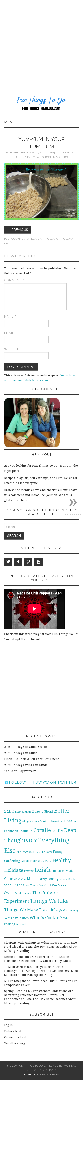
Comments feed (15, 1037)
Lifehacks (57, 870)
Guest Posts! (45, 861)
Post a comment (15, 238)
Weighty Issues (16, 918)
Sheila (71, 879)
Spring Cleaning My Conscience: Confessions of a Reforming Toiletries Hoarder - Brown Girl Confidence (38, 995)
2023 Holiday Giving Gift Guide (26, 765)
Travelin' (47, 910)
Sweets (10, 893)
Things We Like (49, 901)
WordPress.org (14, 1043)
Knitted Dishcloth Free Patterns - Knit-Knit (34, 956)
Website (11, 349)
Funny (58, 852)
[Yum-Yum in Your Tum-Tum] (41, 191)
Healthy (61, 860)
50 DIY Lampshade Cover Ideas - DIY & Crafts (35, 981)
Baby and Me (23, 811)
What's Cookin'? (45, 917)
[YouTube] (38, 562)
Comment (14, 280)
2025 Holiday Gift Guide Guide (25, 747)
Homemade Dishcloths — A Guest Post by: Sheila (38, 960)
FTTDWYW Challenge (28, 852)
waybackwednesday (67, 910)
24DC (9, 811)
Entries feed (12, 1031)
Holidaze (13, 870)
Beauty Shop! (42, 811)
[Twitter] (8, 562)
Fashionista (32, 1074)
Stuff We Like (34, 885)
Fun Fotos (46, 851)
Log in (8, 1025)
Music (32, 879)
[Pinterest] (28, 562)
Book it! (45, 821)
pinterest (62, 879)
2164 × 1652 (56, 152)
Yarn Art (21, 924)
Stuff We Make (54, 885)
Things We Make (21, 909)
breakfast (58, 821)
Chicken (71, 821)
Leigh (42, 869)
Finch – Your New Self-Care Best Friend (32, 759)
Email (10, 332)
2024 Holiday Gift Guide (20, 753)
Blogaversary (30, 821)
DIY (33, 840)
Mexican (22, 879)
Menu (9, 122)
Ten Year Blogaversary (20, 771)
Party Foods (47, 879)
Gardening (12, 861)
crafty (57, 830)
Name (10, 316)
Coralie (42, 830)
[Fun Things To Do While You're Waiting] (41, 103)
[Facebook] (18, 562)
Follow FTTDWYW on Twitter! (43, 782)
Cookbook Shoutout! (18, 831)
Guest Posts (29, 861)
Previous (17, 230)
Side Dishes (14, 885)
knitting (29, 870)
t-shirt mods (24, 893)
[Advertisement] (41, 43)
